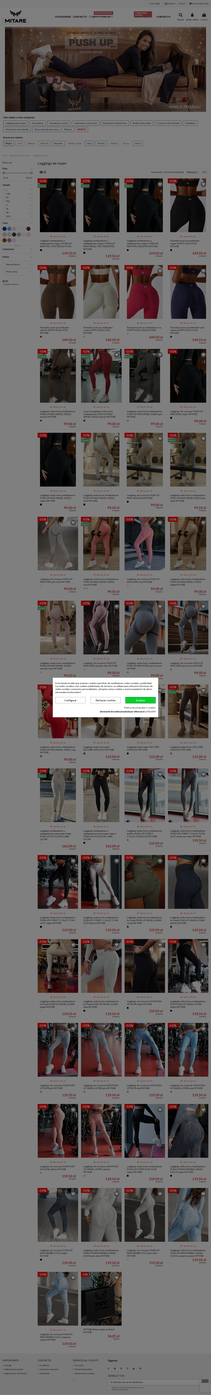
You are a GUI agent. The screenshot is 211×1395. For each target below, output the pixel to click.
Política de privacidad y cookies (140, 707)
